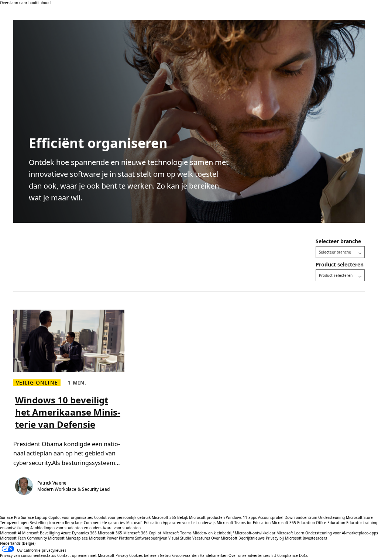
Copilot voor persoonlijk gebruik (122, 517)
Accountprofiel (271, 517)
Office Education (330, 522)
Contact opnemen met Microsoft (85, 555)
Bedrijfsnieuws (251, 538)
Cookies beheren (144, 555)
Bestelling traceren (47, 522)
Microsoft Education (144, 522)
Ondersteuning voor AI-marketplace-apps (341, 532)
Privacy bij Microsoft (284, 538)
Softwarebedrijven (151, 538)
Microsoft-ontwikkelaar (255, 532)
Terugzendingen (14, 522)
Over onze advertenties (249, 555)
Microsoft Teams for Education (244, 522)
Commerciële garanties (104, 522)
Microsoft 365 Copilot (142, 532)
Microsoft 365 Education (293, 522)
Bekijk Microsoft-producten (201, 517)
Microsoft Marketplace (68, 538)
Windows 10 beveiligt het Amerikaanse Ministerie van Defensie (67, 412)
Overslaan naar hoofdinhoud (25, 2)
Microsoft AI (10, 532)
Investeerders (315, 538)
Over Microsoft (224, 538)
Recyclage (74, 522)
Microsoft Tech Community (23, 538)
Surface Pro (10, 517)
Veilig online (37, 382)
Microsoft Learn (290, 532)
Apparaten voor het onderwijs (189, 522)
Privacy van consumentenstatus (28, 555)
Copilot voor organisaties (70, 517)
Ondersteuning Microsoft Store (345, 517)
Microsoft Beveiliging (41, 532)
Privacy (122, 555)
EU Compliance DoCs (289, 555)
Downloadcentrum (301, 517)
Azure (66, 532)
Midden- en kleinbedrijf (213, 532)
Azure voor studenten (122, 527)
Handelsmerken (213, 555)
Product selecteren (340, 264)
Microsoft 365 (164, 517)
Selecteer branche (338, 241)
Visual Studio (179, 538)
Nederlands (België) (17, 543)
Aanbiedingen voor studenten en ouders (66, 527)
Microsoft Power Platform (111, 538)
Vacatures (201, 538)
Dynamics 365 (84, 532)
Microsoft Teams (177, 532)
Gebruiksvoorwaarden (179, 555)
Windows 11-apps (241, 517)
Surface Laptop (34, 517)
